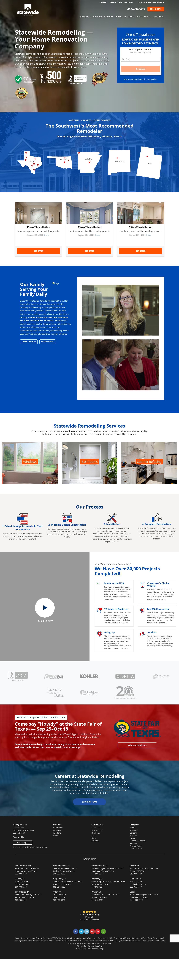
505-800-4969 (21, 873)
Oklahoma (95, 833)
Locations (158, 16)
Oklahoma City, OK (100, 865)
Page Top (98, 946)
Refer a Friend (136, 848)
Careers (103, 2)
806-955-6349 (136, 887)
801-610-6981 (97, 900)
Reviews (133, 843)
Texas (93, 835)
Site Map (91, 946)
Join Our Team (89, 802)
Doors (118, 16)
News (132, 838)
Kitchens (108, 16)
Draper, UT (96, 892)
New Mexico (96, 830)
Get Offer (38, 251)
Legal (132, 892)
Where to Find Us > (137, 745)
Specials (133, 835)
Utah (93, 838)
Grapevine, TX (59, 878)
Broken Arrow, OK (61, 865)
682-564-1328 (19, 833)
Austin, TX (134, 865)
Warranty (129, 2)
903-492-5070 (59, 900)
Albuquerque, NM (23, 865)
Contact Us (116, 2)
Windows (97, 16)
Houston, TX (97, 878)
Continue (140, 68)
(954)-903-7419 (136, 900)
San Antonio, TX (22, 892)
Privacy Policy (151, 79)
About (147, 16)
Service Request (23, 842)
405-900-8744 (97, 873)
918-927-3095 (59, 873)
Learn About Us (29, 341)
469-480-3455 (136, 9)
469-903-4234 (97, 887)
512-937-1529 (136, 873)
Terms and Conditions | (135, 79)
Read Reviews (47, 341)
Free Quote (155, 9)
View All (94, 840)
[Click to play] (45, 608)
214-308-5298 (21, 887)
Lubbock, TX (135, 878)
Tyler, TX (57, 892)
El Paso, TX (20, 878)
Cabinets (57, 830)
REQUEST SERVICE (150, 2)
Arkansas (95, 827)
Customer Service (133, 16)
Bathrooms (85, 16)
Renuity (18, 847)
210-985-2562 (21, 900)
